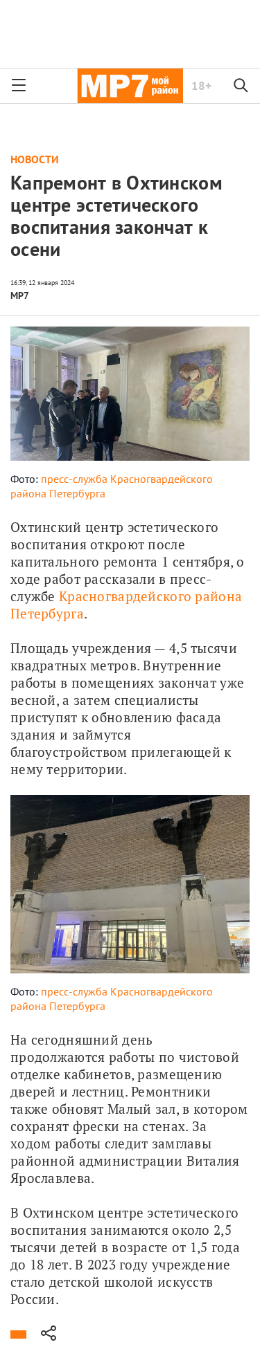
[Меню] (18, 85)
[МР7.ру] (130, 85)
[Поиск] (241, 85)
